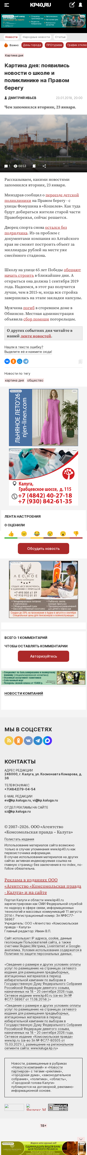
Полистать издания (19, 839)
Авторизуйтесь (43, 656)
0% (11, 534)
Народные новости (36, 37)
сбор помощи (36, 319)
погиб (29, 307)
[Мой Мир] (19, 361)
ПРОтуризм (54, 45)
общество (35, 380)
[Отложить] (34, 166)
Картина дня (14, 55)
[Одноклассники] (13, 361)
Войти (80, 5)
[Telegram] (26, 361)
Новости (11, 37)
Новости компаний (23, 693)
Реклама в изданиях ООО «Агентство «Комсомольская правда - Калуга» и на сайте (42, 886)
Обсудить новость (43, 548)
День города (32, 45)
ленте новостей (36, 336)
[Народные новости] (72, 4)
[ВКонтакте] (7, 361)
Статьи (60, 37)
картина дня (14, 380)
